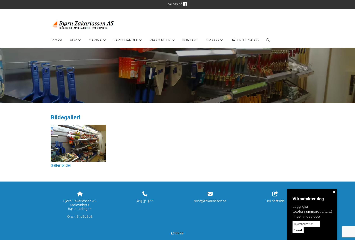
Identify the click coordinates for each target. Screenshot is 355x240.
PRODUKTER (162, 41)
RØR (75, 41)
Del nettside (275, 201)
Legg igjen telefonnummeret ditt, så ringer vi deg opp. (312, 211)
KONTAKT (190, 40)
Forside (56, 40)
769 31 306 (144, 201)
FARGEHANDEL (128, 41)
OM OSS (214, 41)
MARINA (97, 41)
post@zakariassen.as (210, 201)
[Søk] (268, 40)
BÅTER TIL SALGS (245, 40)
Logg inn (177, 233)
